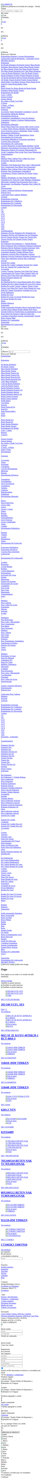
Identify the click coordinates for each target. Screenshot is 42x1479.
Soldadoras (5, 122)
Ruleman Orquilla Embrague (24, 248)
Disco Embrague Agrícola (10, 801)
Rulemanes (5, 63)
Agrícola (13, 59)
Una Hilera (15, 82)
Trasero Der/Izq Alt (8, 239)
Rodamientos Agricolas (9, 199)
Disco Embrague (7, 246)
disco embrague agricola (10, 813)
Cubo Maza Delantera (32, 71)
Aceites (3, 163)
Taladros (13, 120)
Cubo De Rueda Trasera (29, 73)
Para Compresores (7, 167)
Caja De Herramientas (9, 469)
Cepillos (36, 131)
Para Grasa (28, 152)
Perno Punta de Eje (33, 82)
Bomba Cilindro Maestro (24, 250)
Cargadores (27, 112)
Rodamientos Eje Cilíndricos (11, 201)
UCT (3, 220)
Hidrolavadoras (30, 120)
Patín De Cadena (7, 290)
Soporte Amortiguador (26, 316)
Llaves (31, 127)
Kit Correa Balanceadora (22, 282)
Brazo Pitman (12, 310)
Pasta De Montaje (29, 178)
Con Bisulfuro (15, 184)
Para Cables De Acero (26, 159)
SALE (37, 59)
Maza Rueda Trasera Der (13, 69)
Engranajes (5, 161)
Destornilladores (32, 129)
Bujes (35, 310)
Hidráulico (5, 165)
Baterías (22, 114)
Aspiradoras (5, 120)
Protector (4, 171)
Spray (3, 156)
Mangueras (5, 150)
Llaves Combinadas (20, 131)
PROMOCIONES (8, 61)
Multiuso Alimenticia (32, 180)
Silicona (13, 161)
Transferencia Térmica (9, 173)
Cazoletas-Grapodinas (9, 316)
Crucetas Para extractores (10, 142)
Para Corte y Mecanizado (31, 165)
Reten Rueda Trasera (16, 90)
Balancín (10, 303)
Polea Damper (25, 273)
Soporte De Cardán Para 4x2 (11, 824)
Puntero (16, 314)
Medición (14, 114)
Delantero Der (20, 233)
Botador (4, 303)
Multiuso (4, 159)
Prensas (16, 129)
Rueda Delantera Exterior (10, 76)
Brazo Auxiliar (6, 918)
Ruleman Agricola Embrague (11, 256)
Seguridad (18, 112)
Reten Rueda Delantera (9, 424)
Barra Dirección (7, 314)
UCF (3, 214)
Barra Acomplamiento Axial (30, 312)
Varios (12, 112)
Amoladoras (5, 118)
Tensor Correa (33, 286)
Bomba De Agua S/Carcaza (11, 896)
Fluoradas (25, 184)
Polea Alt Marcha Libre (9, 845)
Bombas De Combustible (10, 320)
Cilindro (10, 135)
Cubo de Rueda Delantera (10, 73)
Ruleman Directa (7, 248)
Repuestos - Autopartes (26, 59)
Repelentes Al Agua (15, 178)
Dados (10, 129)
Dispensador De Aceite (9, 584)
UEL (3, 227)
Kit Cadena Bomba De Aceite (12, 867)
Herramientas (29, 56)
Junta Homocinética (15, 84)
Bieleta (25, 310)
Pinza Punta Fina (12, 127)
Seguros (23, 82)
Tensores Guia (19, 271)
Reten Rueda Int (20, 88)
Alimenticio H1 (6, 180)
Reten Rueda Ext (7, 88)
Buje (30, 310)
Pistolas (37, 148)
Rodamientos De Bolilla (10, 93)
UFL (3, 224)
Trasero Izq (23, 237)
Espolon (19, 239)
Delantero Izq (31, 233)
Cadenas (24, 286)
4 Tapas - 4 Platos (7, 105)
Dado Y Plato (6, 107)
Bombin (13, 252)
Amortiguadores (7, 231)
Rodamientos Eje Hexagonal (11, 205)
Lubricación (5, 59)
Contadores (10, 152)
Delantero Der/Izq (7, 233)
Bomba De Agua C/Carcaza (11, 297)
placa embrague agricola (14, 259)
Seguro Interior (6, 99)
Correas (4, 207)
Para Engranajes (29, 167)
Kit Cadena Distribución (10, 862)
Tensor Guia (5, 288)
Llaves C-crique (7, 509)
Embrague (5, 241)
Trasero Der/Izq (13, 237)
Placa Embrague (20, 246)
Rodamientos (6, 56)
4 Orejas (4, 103)
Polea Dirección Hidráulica (21, 276)
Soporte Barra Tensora (9, 947)
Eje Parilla (16, 312)
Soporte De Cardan (8, 263)
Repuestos (11, 146)
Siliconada (5, 182)
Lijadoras (20, 120)
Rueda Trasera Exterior (12, 80)
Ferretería (4, 110)
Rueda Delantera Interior (13, 78)
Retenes (14, 56)
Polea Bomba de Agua (32, 288)
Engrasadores (14, 148)
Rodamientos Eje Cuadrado (11, 203)
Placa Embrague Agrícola (25, 254)
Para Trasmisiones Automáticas (19, 171)
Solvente (19, 161)
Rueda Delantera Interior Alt (11, 278)
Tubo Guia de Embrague (10, 790)
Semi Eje (4, 84)
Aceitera (4, 146)
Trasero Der (32, 237)
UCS (3, 218)
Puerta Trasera (27, 239)
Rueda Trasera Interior (29, 80)
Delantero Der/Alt (7, 756)
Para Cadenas (13, 159)
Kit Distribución (7, 282)
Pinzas (3, 127)
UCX (3, 222)
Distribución (5, 280)
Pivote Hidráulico (7, 293)
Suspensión (5, 305)
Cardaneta (19, 265)
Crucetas (20, 56)
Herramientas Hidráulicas (10, 133)
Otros (25, 84)
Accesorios (5, 112)
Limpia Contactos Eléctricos (11, 190)
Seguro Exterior (7, 97)
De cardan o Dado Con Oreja (12, 101)
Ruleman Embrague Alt (31, 256)
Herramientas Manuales (9, 124)
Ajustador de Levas (29, 290)
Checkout (4, 1415)
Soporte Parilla (6, 312)
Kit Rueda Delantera (8, 65)
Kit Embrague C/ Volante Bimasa (24, 244)
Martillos (22, 129)
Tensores (10, 271)
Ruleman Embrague (33, 246)
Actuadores (5, 252)
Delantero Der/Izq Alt (9, 235)
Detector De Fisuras (25, 173)
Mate (14, 318)
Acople (16, 135)
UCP (3, 216)
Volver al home (6, 981)
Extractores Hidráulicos (9, 139)
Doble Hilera (5, 82)
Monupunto (36, 152)
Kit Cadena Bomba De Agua (21, 284)
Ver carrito (5, 1404)
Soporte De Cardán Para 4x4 (18, 267)
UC (2, 210)
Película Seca (6, 193)
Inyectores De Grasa (26, 148)
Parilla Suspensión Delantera (11, 307)
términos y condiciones (15, 1375)
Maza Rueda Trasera (16, 67)
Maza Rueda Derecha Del (10, 377)
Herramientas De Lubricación (12, 144)
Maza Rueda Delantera (9, 369)
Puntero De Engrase (17, 150)
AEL (3, 229)
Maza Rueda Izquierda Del (14, 71)
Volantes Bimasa (22, 252)
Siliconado (31, 169)
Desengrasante (6, 188)
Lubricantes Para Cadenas (10, 195)
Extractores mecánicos (27, 139)
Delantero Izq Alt (23, 235)
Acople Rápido (21, 146)
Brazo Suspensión (29, 307)
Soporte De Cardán (8, 265)
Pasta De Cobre (18, 180)
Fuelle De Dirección (26, 314)
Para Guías (22, 169)
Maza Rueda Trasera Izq (10, 373)
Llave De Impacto (28, 118)
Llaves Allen (23, 127)
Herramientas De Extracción (11, 137)
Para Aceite (19, 152)
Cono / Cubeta (6, 95)
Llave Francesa (6, 131)
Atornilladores (15, 118)
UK (2, 212)
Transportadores (7, 154)
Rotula (20, 310)
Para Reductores (15, 165)
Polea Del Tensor (31, 271)
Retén (3, 86)
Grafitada (12, 182)
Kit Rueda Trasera (23, 65)
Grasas (3, 176)
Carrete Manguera (7, 571)
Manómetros (24, 135)
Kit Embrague (6, 244)
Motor (3, 301)
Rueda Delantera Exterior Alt (11, 390)
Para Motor (19, 167)
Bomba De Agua (7, 295)
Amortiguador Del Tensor (10, 273)
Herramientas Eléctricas (9, 116)
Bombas (4, 135)
